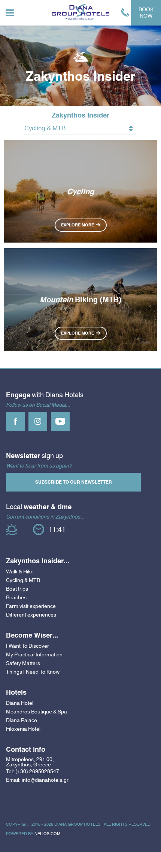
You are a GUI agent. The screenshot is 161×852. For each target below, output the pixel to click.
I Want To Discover (27, 645)
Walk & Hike (20, 571)
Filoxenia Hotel (23, 728)
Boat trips (17, 588)
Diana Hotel (19, 703)
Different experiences (31, 614)
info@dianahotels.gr (45, 780)
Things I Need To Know (33, 671)
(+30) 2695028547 (37, 771)
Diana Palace (21, 720)
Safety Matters (23, 663)
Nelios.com (47, 833)
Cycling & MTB (23, 580)
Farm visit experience (31, 606)
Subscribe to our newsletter (73, 482)
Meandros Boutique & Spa (36, 711)
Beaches (16, 597)
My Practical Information (34, 654)
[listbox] (80, 128)
